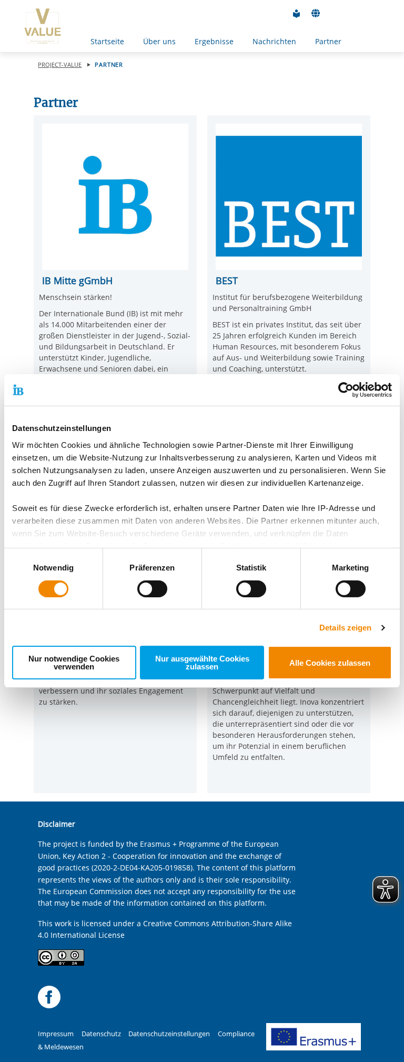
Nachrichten (274, 41)
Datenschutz (101, 1033)
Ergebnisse (214, 41)
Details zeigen (345, 627)
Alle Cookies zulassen (329, 662)
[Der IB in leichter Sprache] (296, 14)
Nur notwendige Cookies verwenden (73, 662)
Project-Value (60, 64)
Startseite (107, 41)
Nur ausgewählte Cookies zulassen (202, 662)
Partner (328, 41)
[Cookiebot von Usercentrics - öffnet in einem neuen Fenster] (346, 390)
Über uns (159, 41)
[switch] (152, 588)
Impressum (56, 1033)
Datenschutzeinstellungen (169, 1033)
